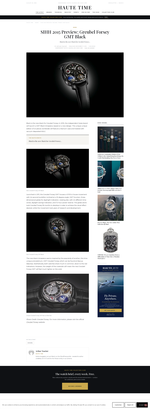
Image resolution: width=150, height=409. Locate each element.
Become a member (75, 386)
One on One (86, 12)
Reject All (130, 405)
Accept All (142, 405)
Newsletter (113, 3)
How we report (90, 48)
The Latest (40, 12)
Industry (67, 12)
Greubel (30, 342)
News (37, 22)
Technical (58, 12)
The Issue (95, 12)
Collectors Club (108, 12)
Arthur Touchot (62, 46)
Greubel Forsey (32, 322)
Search (121, 3)
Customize (118, 405)
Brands (49, 12)
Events (76, 12)
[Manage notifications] (146, 405)
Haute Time (29, 22)
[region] (75, 404)
